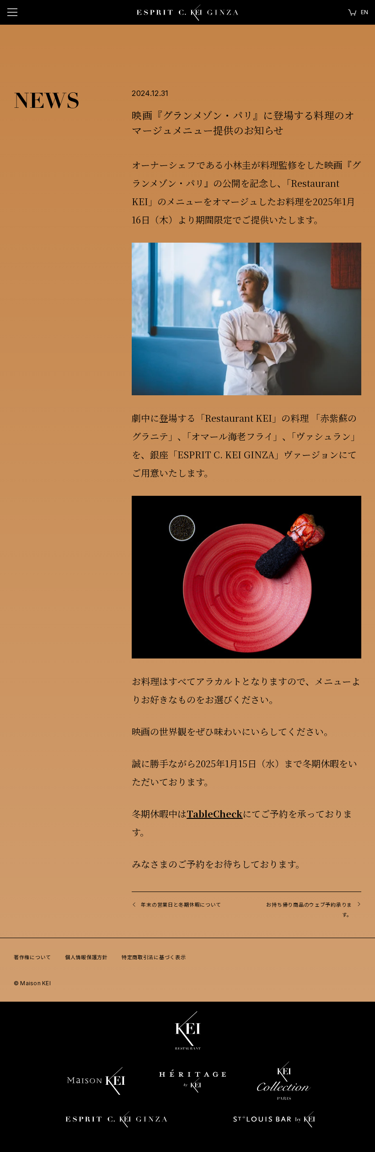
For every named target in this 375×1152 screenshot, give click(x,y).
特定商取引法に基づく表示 (154, 957)
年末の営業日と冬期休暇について (181, 904)
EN (364, 12)
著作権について (32, 957)
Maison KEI (32, 983)
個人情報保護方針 (86, 957)
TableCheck (214, 813)
